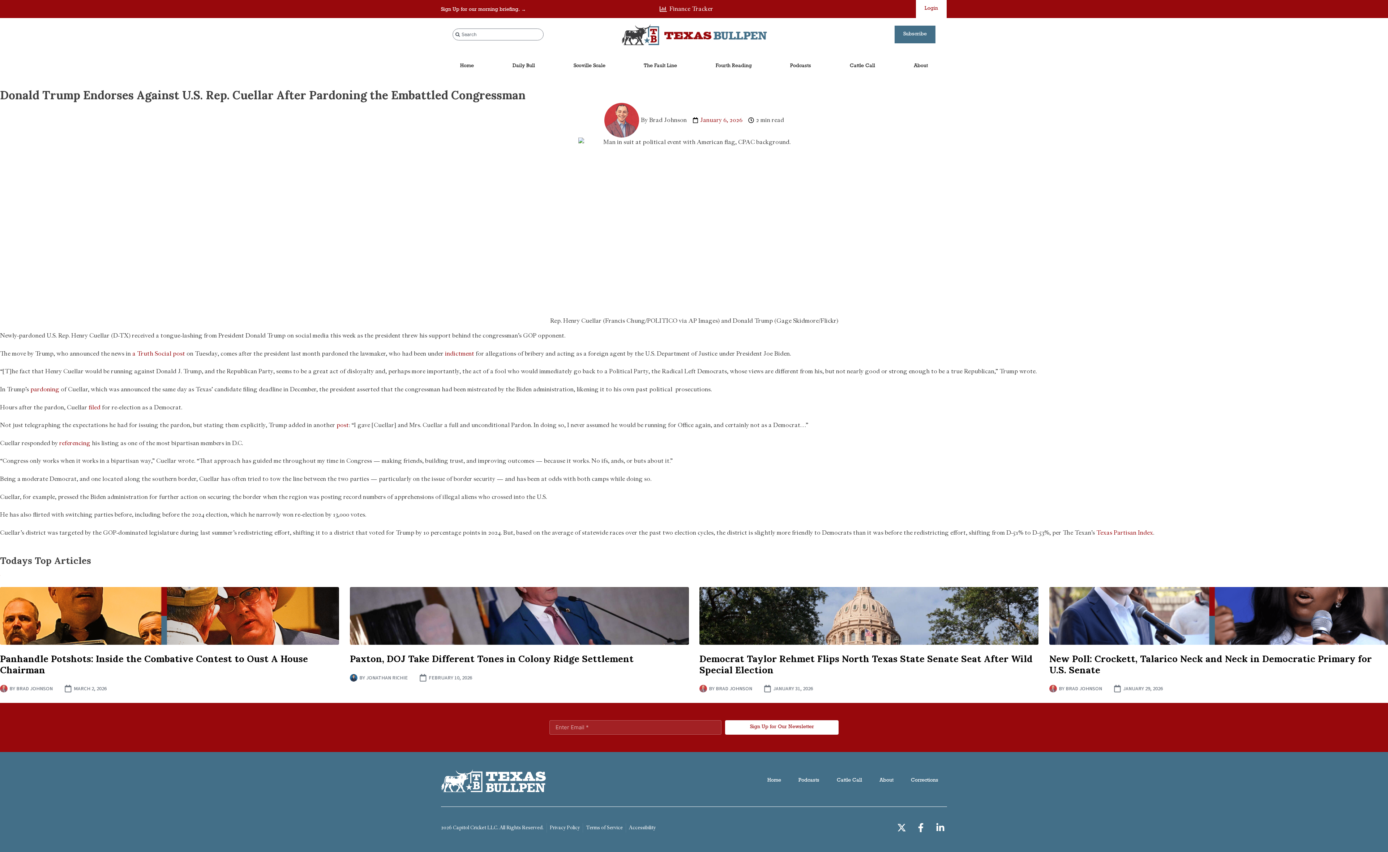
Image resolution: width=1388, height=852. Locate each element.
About (921, 66)
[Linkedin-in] (940, 828)
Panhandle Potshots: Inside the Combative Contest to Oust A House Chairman (154, 664)
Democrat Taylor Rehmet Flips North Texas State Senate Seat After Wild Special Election (866, 664)
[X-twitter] (902, 828)
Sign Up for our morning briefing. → (483, 10)
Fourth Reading (734, 66)
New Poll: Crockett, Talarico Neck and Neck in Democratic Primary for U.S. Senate (1210, 664)
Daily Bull (524, 66)
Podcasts (800, 66)
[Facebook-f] (921, 828)
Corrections (924, 780)
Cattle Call (862, 66)
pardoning (44, 389)
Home (467, 66)
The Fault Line (660, 66)
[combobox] (498, 34)
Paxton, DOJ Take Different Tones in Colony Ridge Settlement (492, 659)
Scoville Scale (589, 66)
